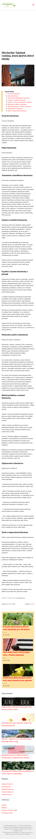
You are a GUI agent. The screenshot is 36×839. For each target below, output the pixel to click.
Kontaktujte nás (20, 598)
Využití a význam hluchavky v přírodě (19, 102)
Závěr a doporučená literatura (17, 111)
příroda (32, 604)
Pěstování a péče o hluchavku (17, 104)
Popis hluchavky (13, 96)
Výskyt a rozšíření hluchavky (17, 100)
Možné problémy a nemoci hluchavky (19, 106)
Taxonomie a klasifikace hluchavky (19, 98)
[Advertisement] (18, 28)
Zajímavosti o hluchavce (15, 108)
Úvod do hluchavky (14, 94)
